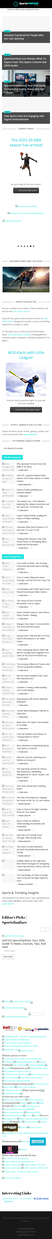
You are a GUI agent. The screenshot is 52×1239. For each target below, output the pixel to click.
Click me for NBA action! (28, 190)
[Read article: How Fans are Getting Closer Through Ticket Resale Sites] (8, 838)
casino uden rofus (9, 1198)
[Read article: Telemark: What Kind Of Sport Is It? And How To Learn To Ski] (8, 530)
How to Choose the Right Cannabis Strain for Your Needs (32, 810)
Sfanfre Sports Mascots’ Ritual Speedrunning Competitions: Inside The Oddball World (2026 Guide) (24, 946)
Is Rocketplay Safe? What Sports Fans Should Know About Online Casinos (33, 590)
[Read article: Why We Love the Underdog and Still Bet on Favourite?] (8, 761)
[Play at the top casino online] (15, 1155)
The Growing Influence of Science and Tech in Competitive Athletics (33, 665)
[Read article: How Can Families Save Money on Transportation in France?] (8, 737)
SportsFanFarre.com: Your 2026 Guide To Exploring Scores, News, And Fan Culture (24, 89)
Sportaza (8, 1201)
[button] (48, 929)
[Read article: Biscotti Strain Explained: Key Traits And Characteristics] (8, 679)
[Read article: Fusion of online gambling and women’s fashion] (8, 493)
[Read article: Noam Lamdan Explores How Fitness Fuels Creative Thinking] (8, 616)
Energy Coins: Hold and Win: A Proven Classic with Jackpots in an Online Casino (33, 638)
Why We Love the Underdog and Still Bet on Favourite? (31, 758)
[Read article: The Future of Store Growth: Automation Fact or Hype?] (8, 604)
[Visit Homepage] (26, 4)
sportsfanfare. (8, 903)
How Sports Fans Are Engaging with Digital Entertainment (24, 117)
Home (5, 1218)
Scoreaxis (19, 448)
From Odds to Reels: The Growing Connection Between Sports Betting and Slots (32, 566)
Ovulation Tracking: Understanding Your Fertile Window (32, 688)
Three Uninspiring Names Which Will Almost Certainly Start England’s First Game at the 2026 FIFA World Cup (33, 652)
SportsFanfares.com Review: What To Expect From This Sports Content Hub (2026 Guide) (25, 62)
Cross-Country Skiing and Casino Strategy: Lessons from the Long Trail (33, 578)
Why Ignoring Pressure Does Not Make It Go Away (31, 465)
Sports (7, 31)
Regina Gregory (25, 804)
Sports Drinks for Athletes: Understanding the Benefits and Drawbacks (31, 823)
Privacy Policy (34, 1218)
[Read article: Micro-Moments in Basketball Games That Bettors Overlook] (8, 749)
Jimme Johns (9, 954)
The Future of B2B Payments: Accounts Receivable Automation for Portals (32, 849)
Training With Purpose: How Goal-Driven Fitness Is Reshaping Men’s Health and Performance (32, 541)
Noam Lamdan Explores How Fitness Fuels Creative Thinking (33, 613)
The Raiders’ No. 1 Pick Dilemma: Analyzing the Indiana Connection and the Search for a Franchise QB (33, 504)
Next (45, 231)
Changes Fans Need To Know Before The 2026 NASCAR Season (33, 625)
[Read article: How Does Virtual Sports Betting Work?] (8, 789)
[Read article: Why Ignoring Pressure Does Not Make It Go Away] (8, 467)
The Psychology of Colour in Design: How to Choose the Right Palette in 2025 (32, 878)
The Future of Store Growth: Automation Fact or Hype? (29, 602)
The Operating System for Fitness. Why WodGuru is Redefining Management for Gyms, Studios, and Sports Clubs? (33, 773)
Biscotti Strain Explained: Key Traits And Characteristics (32, 677)
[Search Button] (49, 4)
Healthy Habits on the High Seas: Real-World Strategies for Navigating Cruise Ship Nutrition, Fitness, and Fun (33, 863)
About (44, 1218)
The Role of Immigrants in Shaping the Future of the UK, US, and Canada (33, 799)
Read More (8, 960)
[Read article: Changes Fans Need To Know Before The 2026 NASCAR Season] (8, 627)
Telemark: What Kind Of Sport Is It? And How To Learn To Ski (32, 528)
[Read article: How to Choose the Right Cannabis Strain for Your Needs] (8, 813)
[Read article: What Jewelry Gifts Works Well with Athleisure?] (8, 702)
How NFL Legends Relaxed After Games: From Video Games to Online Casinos (33, 478)
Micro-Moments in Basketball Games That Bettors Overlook (33, 747)
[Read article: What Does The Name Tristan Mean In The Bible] (8, 726)
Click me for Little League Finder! (27, 410)
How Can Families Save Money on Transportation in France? (31, 735)
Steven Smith (23, 470)
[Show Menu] (3, 4)
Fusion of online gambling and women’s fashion (29, 491)
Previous (6, 231)
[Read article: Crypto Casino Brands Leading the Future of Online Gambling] (8, 519)
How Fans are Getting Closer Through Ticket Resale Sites (29, 836)
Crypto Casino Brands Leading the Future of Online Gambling (32, 517)
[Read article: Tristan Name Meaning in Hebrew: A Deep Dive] (8, 714)
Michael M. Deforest (26, 884)
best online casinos (21, 311)
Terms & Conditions (18, 1218)
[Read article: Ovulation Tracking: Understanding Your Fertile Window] (8, 691)
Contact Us (25, 1221)
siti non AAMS (26, 1198)
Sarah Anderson (25, 485)
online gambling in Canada (19, 334)
